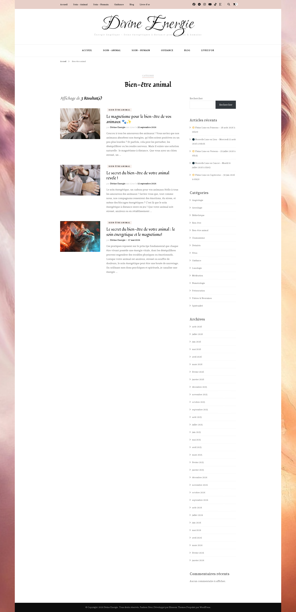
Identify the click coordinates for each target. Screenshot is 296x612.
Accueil (64, 4)
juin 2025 (196, 432)
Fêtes (194, 253)
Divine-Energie (117, 127)
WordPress (204, 607)
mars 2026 (197, 364)
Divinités (196, 245)
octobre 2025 (198, 402)
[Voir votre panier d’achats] (234, 4)
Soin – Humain (101, 4)
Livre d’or (145, 4)
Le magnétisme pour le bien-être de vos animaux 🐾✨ (138, 119)
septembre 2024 (200, 500)
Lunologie (197, 268)
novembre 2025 (200, 394)
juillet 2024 (197, 515)
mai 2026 (196, 349)
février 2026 (198, 372)
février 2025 (198, 462)
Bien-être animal (119, 110)
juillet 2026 (197, 334)
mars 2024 (197, 545)
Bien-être (196, 223)
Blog (132, 4)
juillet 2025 (197, 424)
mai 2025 (196, 439)
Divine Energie (148, 24)
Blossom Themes (177, 607)
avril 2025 (197, 447)
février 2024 (198, 553)
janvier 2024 (198, 560)
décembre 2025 (199, 387)
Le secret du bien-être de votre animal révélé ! (137, 175)
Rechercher (196, 98)
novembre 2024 (200, 485)
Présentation (198, 290)
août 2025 (197, 417)
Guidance (119, 4)
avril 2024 (197, 537)
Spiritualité (197, 305)
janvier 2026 (198, 379)
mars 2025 (197, 455)
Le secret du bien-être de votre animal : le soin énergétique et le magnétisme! (140, 232)
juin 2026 (196, 341)
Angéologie (197, 200)
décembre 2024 (199, 477)
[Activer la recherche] (229, 4)
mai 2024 (196, 530)
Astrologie (197, 207)
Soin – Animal (80, 4)
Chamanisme (198, 238)
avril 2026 (197, 357)
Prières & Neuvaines (202, 298)
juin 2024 (196, 522)
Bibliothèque (198, 215)
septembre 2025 (200, 409)
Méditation (197, 275)
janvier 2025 (198, 470)
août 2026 (197, 326)
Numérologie (198, 283)
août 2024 (197, 507)
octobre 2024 (198, 492)
